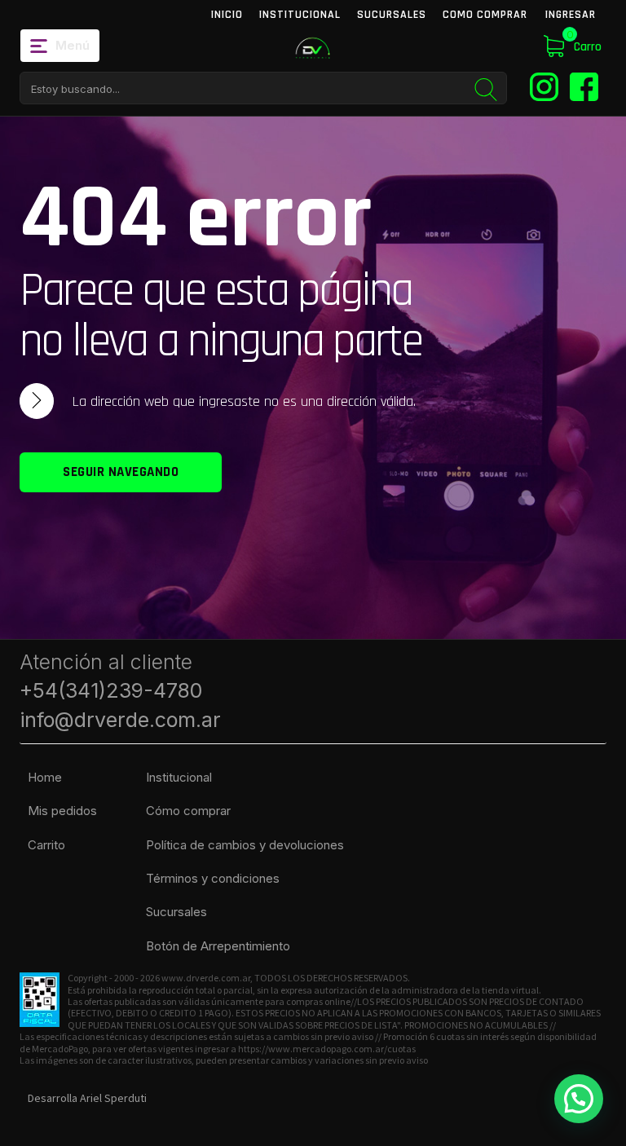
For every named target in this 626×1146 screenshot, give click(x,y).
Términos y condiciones (213, 878)
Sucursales (391, 14)
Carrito (46, 845)
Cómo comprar (188, 810)
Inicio (227, 14)
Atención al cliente (120, 691)
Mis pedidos (62, 810)
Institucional (300, 14)
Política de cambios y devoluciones (245, 845)
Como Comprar (485, 14)
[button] (578, 1098)
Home (45, 777)
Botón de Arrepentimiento (218, 946)
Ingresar (570, 14)
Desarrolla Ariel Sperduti (87, 1098)
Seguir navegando (121, 472)
